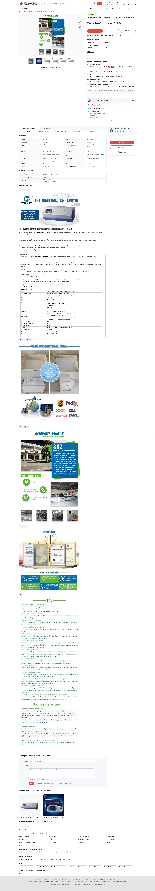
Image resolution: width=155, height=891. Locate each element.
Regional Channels (97, 879)
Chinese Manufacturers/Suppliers (58, 879)
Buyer (98, 8)
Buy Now (95, 31)
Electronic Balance (24, 836)
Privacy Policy (101, 884)
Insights (118, 879)
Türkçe (109, 881)
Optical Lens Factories (42, 867)
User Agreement (86, 884)
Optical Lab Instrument (95, 867)
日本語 (95, 881)
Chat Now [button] (129, 31)
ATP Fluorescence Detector (84, 839)
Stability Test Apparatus (27, 870)
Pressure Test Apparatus (125, 867)
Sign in (134, 4)
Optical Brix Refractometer (46, 859)
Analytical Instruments (83, 836)
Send (31, 783)
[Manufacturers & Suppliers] (28, 3)
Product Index (105, 879)
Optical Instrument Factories (58, 867)
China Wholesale (71, 879)
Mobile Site (112, 879)
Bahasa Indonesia (122, 881)
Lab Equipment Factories (27, 867)
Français (56, 881)
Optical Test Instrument (110, 867)
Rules (134, 8)
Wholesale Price (79, 879)
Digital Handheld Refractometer (28, 859)
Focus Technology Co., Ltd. (67, 884)
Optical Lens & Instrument (40, 11)
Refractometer (51, 11)
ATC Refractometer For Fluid (63, 859)
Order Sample (118, 35)
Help (107, 8)
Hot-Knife (50, 839)
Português (50, 881)
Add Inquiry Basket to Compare (52, 67)
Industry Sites (88, 879)
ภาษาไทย (104, 881)
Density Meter (110, 842)
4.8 (115, 131)
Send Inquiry (111, 31)
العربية (86, 881)
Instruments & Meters (28, 11)
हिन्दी (99, 881)
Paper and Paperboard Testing (27, 842)
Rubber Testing (52, 842)
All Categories (25, 8)
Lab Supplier (72, 867)
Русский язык (63, 881)
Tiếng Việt (114, 881)
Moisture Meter (110, 836)
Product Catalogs (42, 833)
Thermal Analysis (52, 836)
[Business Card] (133, 135)
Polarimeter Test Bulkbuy (42, 870)
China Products (46, 879)
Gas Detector (22, 839)
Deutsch (74, 881)
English (39, 881)
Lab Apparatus (82, 867)
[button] (101, 131)
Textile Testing (110, 839)
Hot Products (38, 879)
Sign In (90, 121)
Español (45, 881)
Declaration (94, 884)
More (20, 873)
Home (20, 11)
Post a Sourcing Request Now (64, 783)
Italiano (69, 881)
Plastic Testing (81, 842)
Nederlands (80, 881)
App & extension (116, 8)
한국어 (90, 881)
